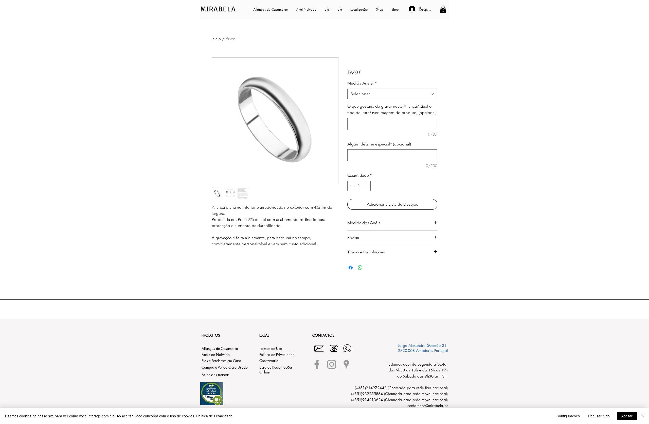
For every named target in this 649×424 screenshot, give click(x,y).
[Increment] (366, 186)
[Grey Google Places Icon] (346, 364)
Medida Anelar (362, 83)
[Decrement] (351, 186)
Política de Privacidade (214, 415)
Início (216, 38)
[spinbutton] (359, 186)
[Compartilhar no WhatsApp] (360, 268)
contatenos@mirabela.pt (427, 405)
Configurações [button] (568, 415)
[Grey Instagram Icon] (332, 364)
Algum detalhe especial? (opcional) (379, 144)
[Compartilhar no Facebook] (351, 268)
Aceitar (627, 415)
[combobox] (392, 94)
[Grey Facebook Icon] (317, 364)
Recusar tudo (599, 415)
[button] (327, 9)
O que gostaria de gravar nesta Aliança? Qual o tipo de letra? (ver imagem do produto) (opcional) (392, 109)
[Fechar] (643, 416)
